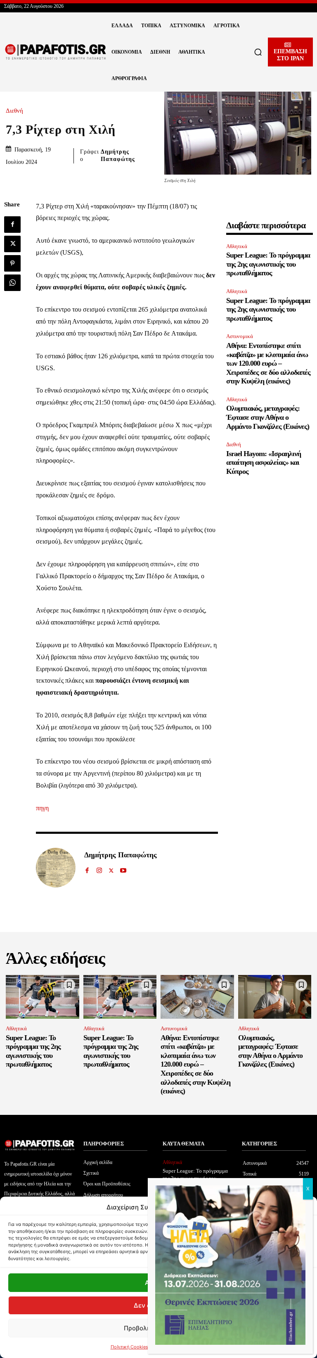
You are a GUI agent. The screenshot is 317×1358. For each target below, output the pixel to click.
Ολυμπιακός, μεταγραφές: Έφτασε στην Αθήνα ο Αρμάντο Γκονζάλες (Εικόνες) (267, 417)
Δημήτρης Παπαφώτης (118, 155)
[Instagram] (99, 869)
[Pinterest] (12, 263)
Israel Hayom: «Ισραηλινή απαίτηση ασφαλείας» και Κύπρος (263, 463)
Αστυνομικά (239, 336)
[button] (258, 52)
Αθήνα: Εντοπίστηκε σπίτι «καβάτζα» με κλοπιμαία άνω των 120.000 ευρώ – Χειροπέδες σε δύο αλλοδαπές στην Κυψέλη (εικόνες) (268, 363)
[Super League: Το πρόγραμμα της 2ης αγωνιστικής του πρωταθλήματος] (42, 997)
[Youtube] (123, 869)
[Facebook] (12, 224)
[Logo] (55, 52)
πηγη (42, 807)
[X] (12, 244)
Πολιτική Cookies (129, 1347)
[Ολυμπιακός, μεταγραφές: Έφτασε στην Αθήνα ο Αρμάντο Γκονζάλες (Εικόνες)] (275, 997)
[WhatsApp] (12, 282)
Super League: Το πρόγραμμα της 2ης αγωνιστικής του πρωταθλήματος (268, 264)
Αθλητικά (236, 246)
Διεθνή (14, 111)
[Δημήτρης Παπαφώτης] (56, 867)
